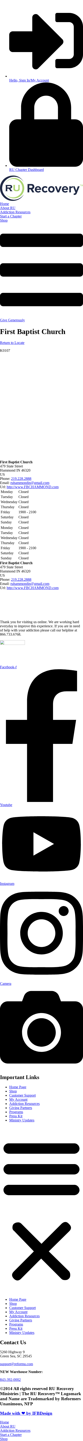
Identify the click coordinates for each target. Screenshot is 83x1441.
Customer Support (22, 1095)
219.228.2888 (21, 479)
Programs (16, 1112)
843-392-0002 (10, 1380)
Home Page (17, 1087)
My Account (18, 1099)
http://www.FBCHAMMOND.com (33, 487)
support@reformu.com (16, 1364)
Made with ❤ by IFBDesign (26, 1413)
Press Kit (15, 1116)
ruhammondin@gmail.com (29, 483)
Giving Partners (20, 1108)
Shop (13, 1091)
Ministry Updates (21, 1120)
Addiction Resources (24, 1104)
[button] (41, 1210)
